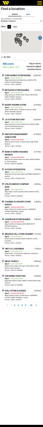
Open (15, 27)
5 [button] (25, 305)
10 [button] (31, 305)
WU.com (8, 63)
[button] (35, 305)
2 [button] (14, 305)
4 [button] (22, 305)
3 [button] (18, 305)
